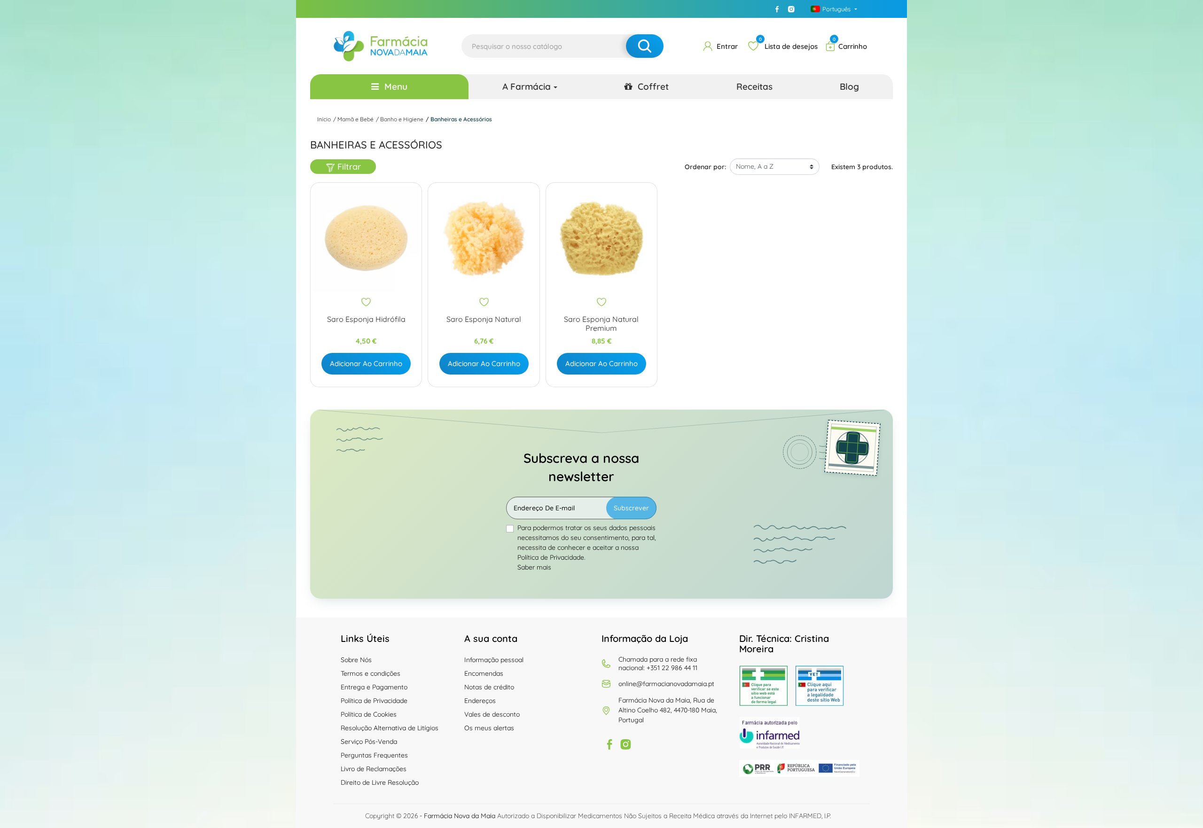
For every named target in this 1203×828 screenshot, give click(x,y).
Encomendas (483, 673)
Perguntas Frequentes (374, 755)
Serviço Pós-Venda (369, 741)
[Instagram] (791, 9)
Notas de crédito (489, 687)
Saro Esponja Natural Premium (601, 324)
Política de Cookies (369, 714)
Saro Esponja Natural (483, 319)
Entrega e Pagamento (374, 687)
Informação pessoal (493, 660)
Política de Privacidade (374, 700)
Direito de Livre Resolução (380, 782)
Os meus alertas (489, 728)
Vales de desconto (492, 714)
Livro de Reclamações (373, 769)
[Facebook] (777, 9)
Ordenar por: (705, 167)
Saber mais (534, 567)
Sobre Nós (356, 660)
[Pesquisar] (645, 46)
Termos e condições (370, 673)
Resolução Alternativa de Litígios (389, 728)
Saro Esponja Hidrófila (366, 319)
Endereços (480, 700)
